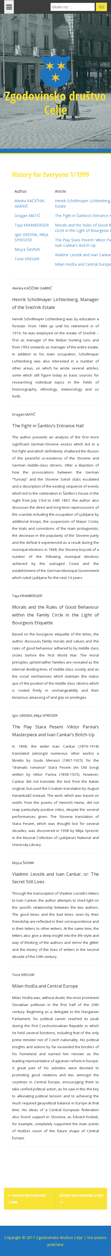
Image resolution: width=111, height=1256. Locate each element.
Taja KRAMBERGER (32, 225)
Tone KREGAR (27, 258)
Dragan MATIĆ (27, 215)
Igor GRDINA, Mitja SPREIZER (31, 237)
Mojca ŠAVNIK (27, 249)
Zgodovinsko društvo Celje (55, 102)
